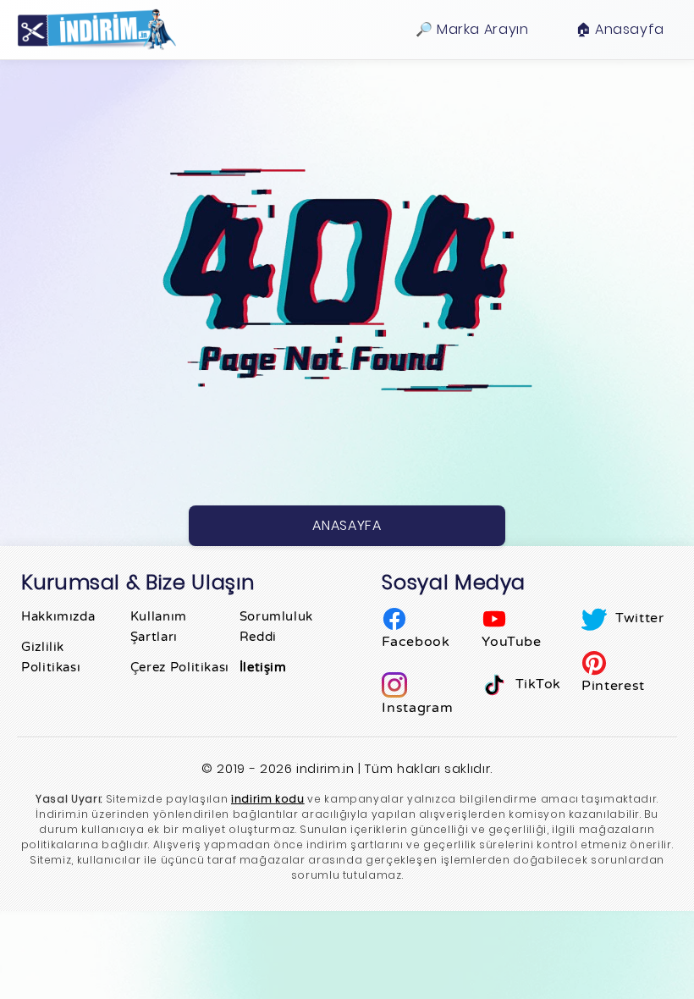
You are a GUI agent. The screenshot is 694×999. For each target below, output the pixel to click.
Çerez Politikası (179, 667)
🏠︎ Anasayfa (620, 29)
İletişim (263, 667)
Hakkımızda (58, 616)
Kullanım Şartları (158, 626)
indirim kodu (268, 799)
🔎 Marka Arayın (472, 29)
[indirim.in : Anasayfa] (96, 29)
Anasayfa (346, 525)
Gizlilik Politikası (50, 657)
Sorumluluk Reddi (276, 626)
